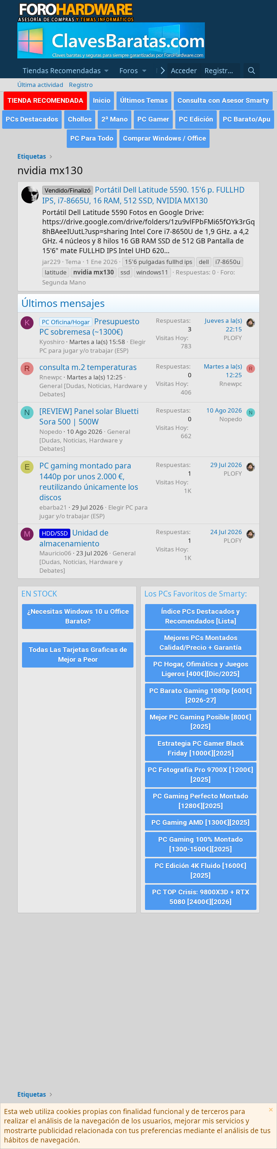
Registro (81, 84)
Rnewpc (50, 377)
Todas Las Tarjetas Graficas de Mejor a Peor (77, 655)
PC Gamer (153, 119)
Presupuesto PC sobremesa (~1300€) (89, 326)
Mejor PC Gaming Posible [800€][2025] (200, 722)
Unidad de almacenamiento (74, 538)
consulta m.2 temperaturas (88, 367)
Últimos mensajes (63, 303)
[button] (65, 71)
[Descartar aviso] (270, 1110)
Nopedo (50, 431)
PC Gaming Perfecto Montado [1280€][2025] (200, 801)
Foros (128, 70)
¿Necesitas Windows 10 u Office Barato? (78, 616)
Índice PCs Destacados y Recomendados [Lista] (200, 616)
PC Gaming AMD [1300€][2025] (200, 822)
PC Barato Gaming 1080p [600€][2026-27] (200, 696)
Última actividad (40, 84)
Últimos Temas (144, 100)
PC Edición (196, 119)
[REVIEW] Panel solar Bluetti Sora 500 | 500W (88, 416)
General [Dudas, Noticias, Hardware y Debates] (84, 440)
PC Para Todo (91, 138)
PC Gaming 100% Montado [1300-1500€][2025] (200, 844)
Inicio (101, 100)
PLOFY (233, 338)
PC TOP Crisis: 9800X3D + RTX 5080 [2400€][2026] (200, 897)
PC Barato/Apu (247, 119)
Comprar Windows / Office (164, 138)
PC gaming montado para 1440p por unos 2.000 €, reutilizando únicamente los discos (88, 481)
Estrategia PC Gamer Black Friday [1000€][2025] (201, 748)
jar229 (51, 261)
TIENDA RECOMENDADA (45, 100)
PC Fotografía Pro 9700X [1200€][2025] (200, 775)
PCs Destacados (32, 119)
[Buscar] (251, 71)
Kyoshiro (52, 342)
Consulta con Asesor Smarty (223, 100)
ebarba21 (53, 507)
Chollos (80, 119)
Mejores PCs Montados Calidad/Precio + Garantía (200, 643)
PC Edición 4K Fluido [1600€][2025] (200, 871)
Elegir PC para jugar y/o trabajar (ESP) (92, 346)
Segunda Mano (64, 282)
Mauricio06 (55, 553)
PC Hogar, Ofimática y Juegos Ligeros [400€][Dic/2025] (200, 669)
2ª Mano (114, 119)
